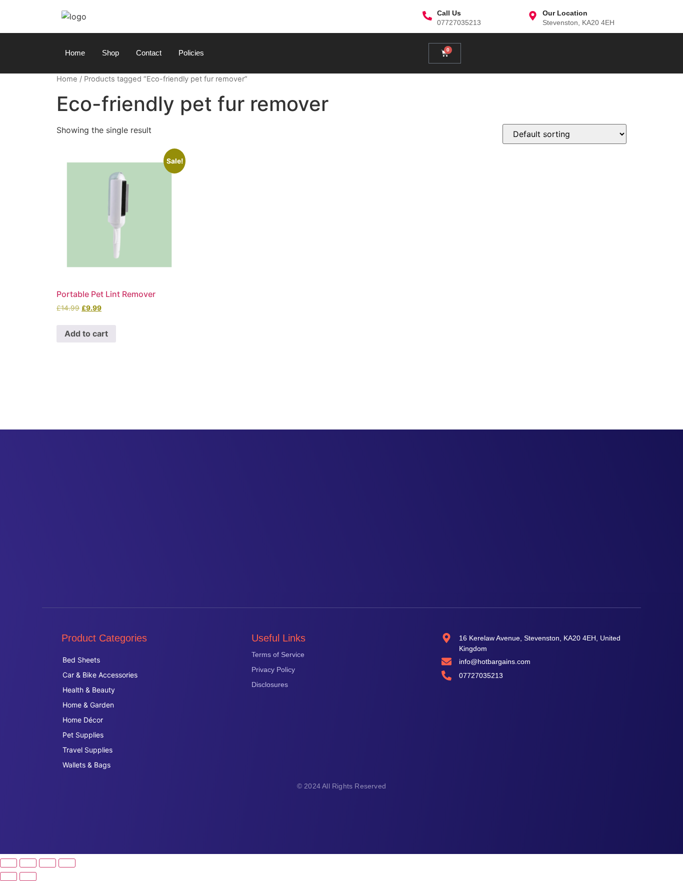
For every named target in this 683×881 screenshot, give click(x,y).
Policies (191, 52)
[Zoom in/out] (8, 863)
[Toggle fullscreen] (28, 863)
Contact (149, 52)
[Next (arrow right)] (28, 876)
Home (75, 52)
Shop (110, 52)
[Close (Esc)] (67, 863)
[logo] (74, 16)
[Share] (47, 863)
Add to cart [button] (86, 333)
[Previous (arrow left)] (8, 876)
